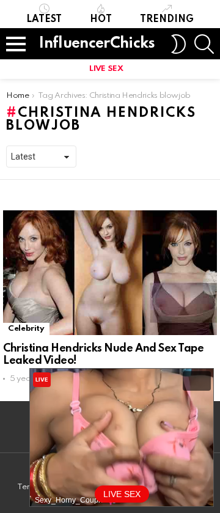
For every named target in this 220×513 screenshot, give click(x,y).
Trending (167, 19)
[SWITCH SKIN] (178, 44)
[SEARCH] (204, 44)
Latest (44, 19)
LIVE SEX (106, 69)
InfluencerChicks (97, 43)
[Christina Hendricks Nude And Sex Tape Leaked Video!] (110, 272)
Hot (101, 19)
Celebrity (26, 329)
